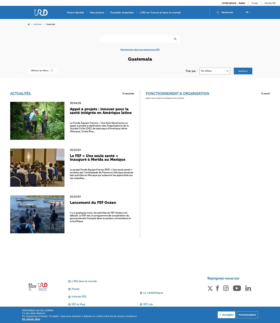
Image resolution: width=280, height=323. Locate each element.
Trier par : (191, 71)
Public (242, 3)
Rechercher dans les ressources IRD (140, 50)
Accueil (29, 24)
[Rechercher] (176, 39)
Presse (255, 3)
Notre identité (75, 12)
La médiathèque (153, 292)
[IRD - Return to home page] (41, 12)
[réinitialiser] (168, 39)
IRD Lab (148, 304)
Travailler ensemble (122, 12)
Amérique (38, 24)
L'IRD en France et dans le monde (160, 12)
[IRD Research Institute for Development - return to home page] (38, 286)
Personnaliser (247, 314)
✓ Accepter (226, 314)
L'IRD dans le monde (84, 281)
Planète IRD (270, 3)
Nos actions (97, 12)
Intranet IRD (79, 296)
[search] (230, 12)
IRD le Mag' (79, 304)
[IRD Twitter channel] (210, 288)
